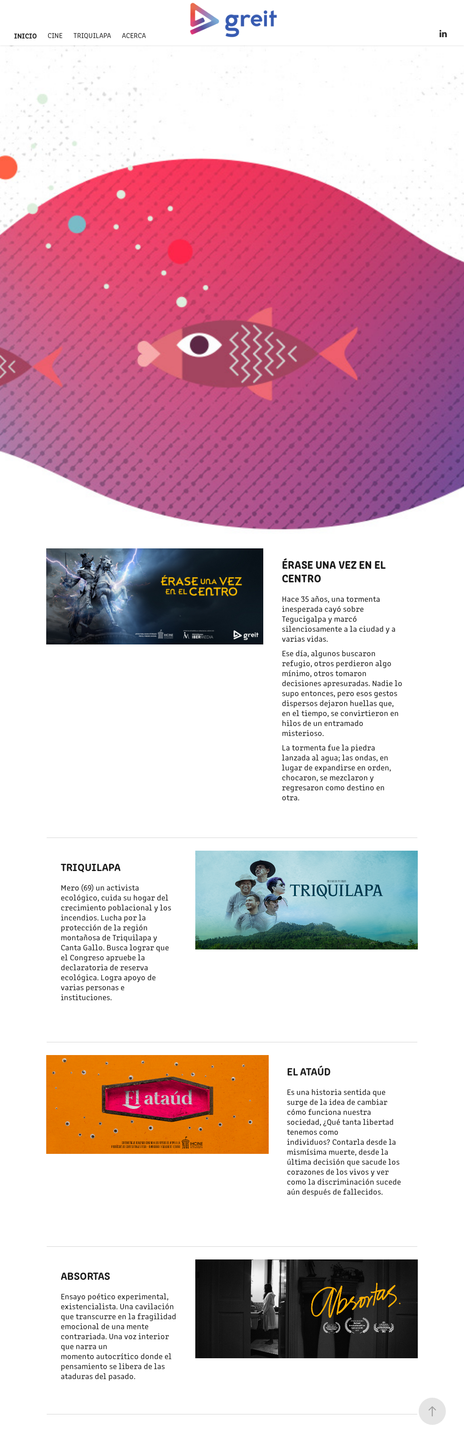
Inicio (25, 35)
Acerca (134, 35)
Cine (55, 35)
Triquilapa (92, 35)
